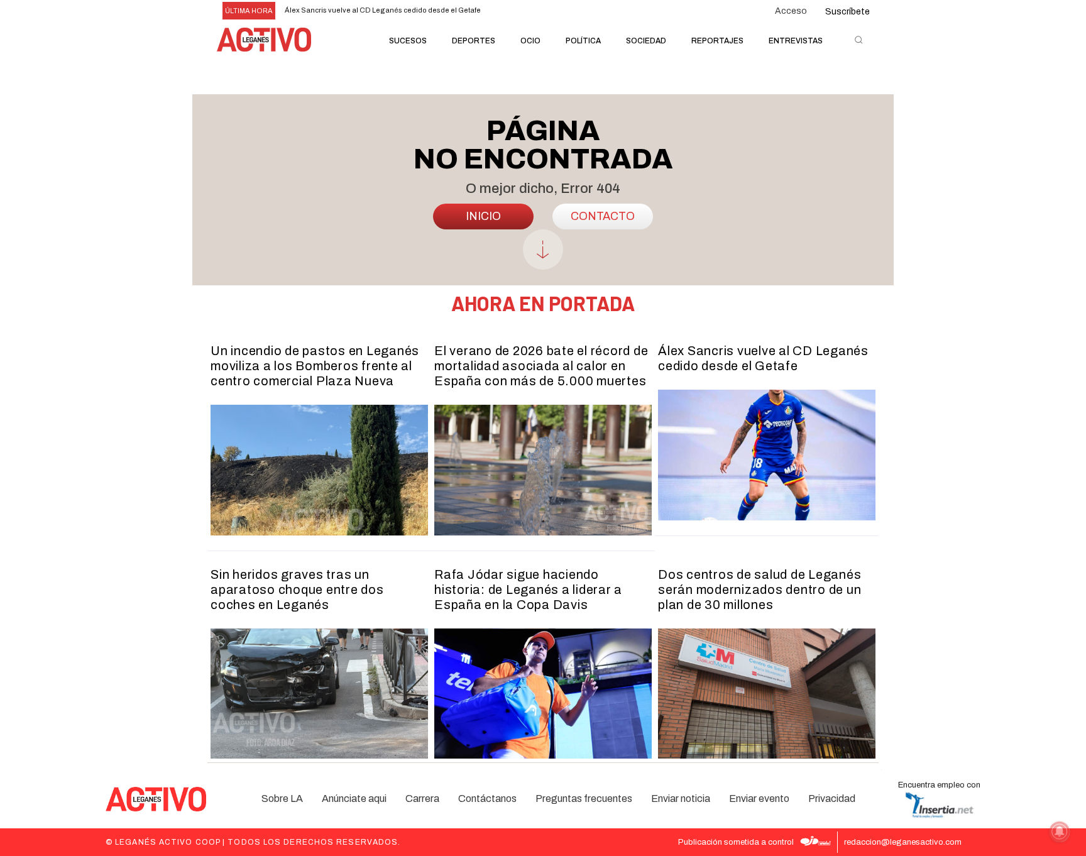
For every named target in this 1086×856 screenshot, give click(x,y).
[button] (858, 39)
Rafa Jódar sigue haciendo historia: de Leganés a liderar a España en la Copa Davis (528, 590)
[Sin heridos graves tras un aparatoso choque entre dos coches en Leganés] (319, 693)
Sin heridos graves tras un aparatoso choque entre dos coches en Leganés (297, 590)
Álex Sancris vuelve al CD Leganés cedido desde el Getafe (383, 10)
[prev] (541, 11)
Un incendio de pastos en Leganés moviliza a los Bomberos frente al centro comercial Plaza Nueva (315, 366)
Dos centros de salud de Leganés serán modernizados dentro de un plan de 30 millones (759, 590)
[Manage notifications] (1060, 831)
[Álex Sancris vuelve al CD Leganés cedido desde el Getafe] (766, 455)
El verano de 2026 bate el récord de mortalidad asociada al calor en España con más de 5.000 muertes (541, 366)
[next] (561, 11)
